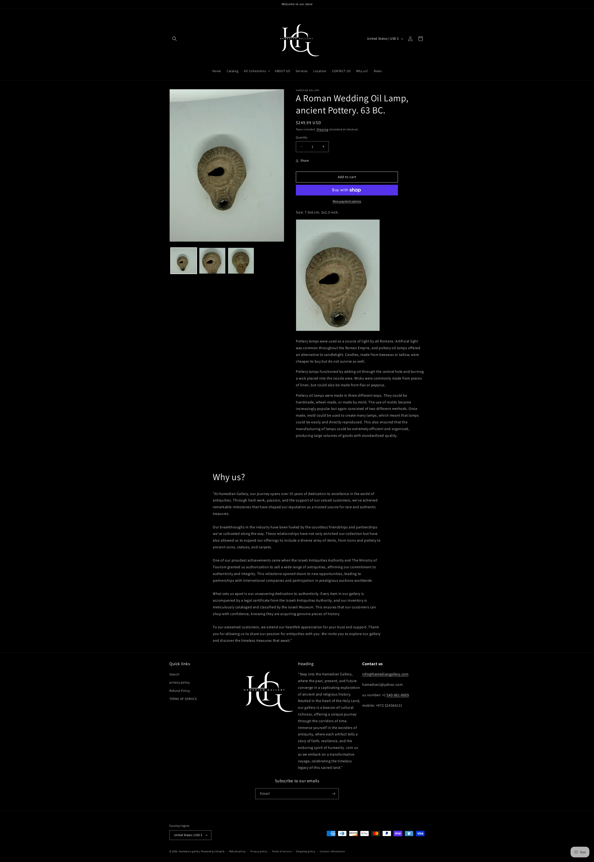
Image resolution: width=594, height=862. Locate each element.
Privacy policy (259, 851)
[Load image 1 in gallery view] (184, 261)
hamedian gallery (189, 851)
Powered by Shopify (213, 851)
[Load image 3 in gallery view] (241, 261)
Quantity (301, 137)
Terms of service (281, 851)
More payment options (347, 201)
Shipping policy (305, 851)
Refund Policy (179, 691)
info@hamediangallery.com (385, 674)
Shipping (322, 129)
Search (174, 674)
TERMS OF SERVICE (183, 699)
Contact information (332, 851)
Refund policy (237, 851)
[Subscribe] (333, 793)
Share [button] (304, 160)
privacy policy (179, 682)
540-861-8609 (398, 695)
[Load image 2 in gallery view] (212, 261)
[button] (174, 39)
